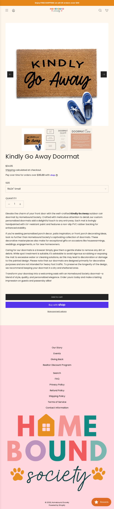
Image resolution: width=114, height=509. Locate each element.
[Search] (100, 10)
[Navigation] (6, 10)
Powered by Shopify (57, 505)
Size (8, 182)
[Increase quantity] (20, 204)
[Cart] (106, 10)
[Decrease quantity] (9, 204)
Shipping (10, 170)
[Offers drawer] (13, 10)
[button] (10, 74)
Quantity (11, 198)
